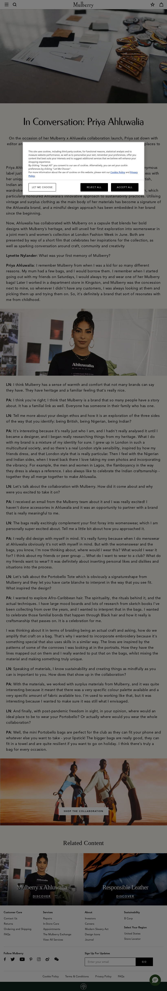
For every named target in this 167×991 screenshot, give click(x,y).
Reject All (94, 187)
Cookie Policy (117, 172)
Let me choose (42, 187)
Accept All (125, 187)
